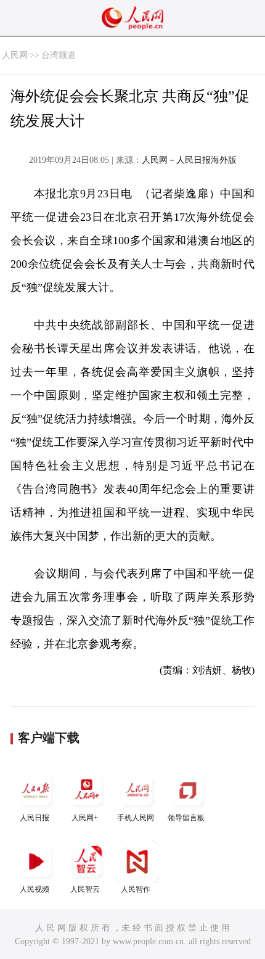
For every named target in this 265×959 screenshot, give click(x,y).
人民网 (15, 55)
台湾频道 (58, 55)
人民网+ (84, 817)
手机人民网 (135, 817)
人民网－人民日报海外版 (189, 160)
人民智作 (135, 889)
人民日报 (34, 817)
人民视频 (34, 889)
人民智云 (85, 889)
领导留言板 (186, 817)
